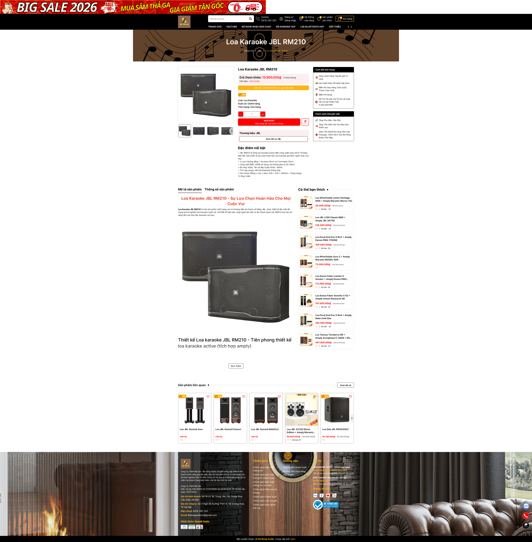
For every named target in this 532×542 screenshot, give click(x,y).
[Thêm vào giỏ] (298, 423)
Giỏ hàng (347, 18)
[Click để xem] (206, 95)
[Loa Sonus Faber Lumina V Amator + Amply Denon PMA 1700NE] (306, 280)
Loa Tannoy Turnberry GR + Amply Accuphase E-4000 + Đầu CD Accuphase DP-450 (333, 336)
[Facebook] (321, 495)
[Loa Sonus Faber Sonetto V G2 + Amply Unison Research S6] (306, 300)
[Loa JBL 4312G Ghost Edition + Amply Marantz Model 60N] (301, 409)
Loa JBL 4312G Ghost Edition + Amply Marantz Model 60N (300, 431)
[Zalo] (315, 495)
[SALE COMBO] (133, 7)
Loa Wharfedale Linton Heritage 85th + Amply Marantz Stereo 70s (333, 199)
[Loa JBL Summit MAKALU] (266, 409)
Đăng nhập (290, 20)
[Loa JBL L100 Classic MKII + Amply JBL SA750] (306, 222)
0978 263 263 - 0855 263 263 (330, 470)
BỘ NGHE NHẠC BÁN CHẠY (256, 26)
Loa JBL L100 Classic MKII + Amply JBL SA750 (330, 219)
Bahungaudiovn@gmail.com (202, 515)
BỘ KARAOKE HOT (286, 26)
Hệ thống (309, 19)
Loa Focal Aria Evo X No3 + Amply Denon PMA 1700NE (333, 238)
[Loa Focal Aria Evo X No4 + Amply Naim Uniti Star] (306, 320)
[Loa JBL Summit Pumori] (230, 409)
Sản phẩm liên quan (192, 385)
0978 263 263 (200, 511)
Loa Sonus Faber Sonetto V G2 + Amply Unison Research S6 (332, 297)
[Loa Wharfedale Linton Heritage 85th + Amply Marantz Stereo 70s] (306, 202)
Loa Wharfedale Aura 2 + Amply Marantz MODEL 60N (332, 258)
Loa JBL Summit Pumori (228, 429)
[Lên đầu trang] (526, 535)
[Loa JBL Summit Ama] (194, 409)
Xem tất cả (345, 385)
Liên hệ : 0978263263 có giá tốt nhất (273, 87)
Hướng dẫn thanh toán (295, 467)
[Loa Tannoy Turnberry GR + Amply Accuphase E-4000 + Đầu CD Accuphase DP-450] (306, 339)
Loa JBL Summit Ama (191, 429)
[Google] (334, 495)
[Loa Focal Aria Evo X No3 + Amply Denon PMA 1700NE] (306, 241)
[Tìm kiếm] (250, 18)
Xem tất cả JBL (273, 139)
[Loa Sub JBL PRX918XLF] (337, 409)
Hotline (268, 19)
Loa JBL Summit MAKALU (265, 429)
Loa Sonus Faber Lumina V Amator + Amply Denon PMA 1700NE (330, 278)
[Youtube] (328, 495)
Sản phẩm (327, 19)
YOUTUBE (231, 26)
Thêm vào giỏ (305, 123)
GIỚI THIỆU (335, 26)
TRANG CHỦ (215, 26)
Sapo (293, 539)
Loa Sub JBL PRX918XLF (335, 429)
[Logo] (184, 21)
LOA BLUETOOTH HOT (312, 26)
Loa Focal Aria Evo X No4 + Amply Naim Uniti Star (333, 317)
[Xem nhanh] (198, 423)
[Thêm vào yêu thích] (208, 396)
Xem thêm (236, 366)
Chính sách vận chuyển (265, 500)
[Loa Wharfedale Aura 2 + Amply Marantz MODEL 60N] (306, 261)
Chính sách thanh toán (265, 496)
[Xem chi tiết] (192, 423)
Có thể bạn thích (311, 190)
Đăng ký (289, 17)
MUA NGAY (269, 122)
